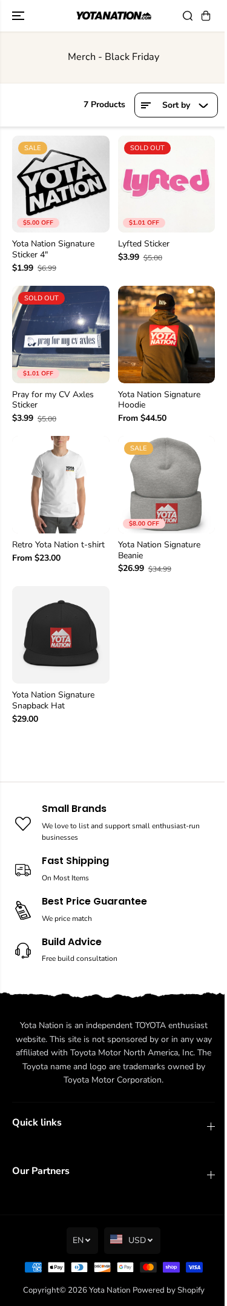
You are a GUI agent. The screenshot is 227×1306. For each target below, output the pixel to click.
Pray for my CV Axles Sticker (53, 400)
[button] (19, 16)
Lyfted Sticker (143, 244)
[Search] (188, 16)
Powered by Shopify (169, 1290)
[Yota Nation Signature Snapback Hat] (61, 635)
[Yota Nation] (113, 16)
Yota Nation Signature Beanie (159, 550)
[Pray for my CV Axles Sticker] (61, 334)
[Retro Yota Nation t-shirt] (61, 484)
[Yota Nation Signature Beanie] (166, 484)
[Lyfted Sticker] (166, 184)
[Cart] (206, 16)
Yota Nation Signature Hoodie (159, 400)
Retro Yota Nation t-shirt (58, 544)
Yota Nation (110, 1290)
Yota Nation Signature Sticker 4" (53, 249)
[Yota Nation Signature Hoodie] (166, 334)
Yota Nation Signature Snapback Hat (53, 700)
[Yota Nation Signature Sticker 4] (61, 184)
